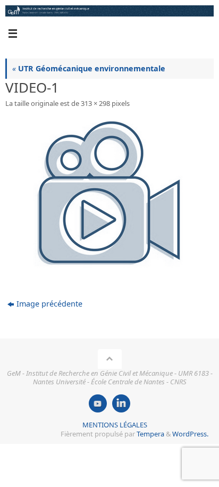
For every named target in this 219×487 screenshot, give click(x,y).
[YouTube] (98, 403)
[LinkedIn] (121, 403)
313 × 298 (95, 103)
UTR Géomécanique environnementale (88, 68)
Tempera (150, 434)
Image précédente (49, 304)
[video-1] (109, 194)
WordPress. (190, 434)
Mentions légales (114, 425)
